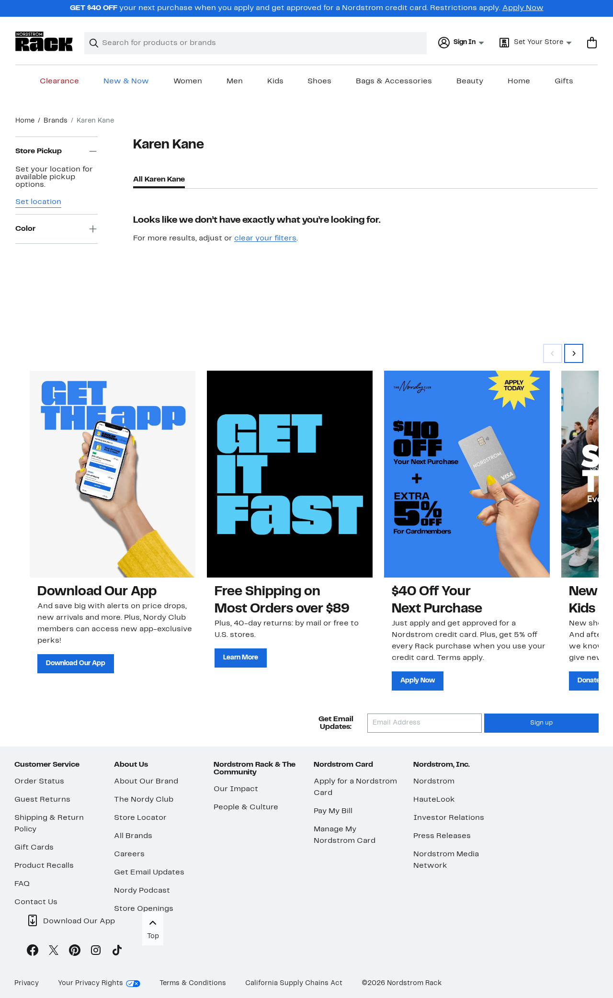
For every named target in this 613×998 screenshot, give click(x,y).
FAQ (22, 884)
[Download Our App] (112, 474)
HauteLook (434, 799)
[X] (53, 952)
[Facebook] (32, 952)
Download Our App (75, 663)
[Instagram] (96, 952)
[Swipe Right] (573, 353)
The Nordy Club (143, 799)
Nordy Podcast (142, 890)
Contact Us (35, 902)
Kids (275, 81)
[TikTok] (117, 952)
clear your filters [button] (265, 238)
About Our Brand (146, 781)
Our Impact (236, 789)
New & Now (126, 81)
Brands (56, 121)
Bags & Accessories (394, 81)
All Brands (133, 836)
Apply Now (523, 8)
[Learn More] (290, 474)
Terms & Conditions (192, 983)
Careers (129, 854)
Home (519, 81)
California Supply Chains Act (293, 983)
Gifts (564, 81)
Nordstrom (433, 781)
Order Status (39, 781)
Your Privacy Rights (90, 983)
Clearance (59, 81)
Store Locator (140, 818)
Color (25, 229)
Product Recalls (44, 865)
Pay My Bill (333, 811)
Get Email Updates (149, 872)
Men (235, 81)
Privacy (26, 983)
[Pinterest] (74, 952)
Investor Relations (448, 818)
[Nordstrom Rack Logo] (44, 41)
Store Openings (143, 909)
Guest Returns (42, 799)
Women (187, 81)
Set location (38, 202)
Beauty (469, 81)
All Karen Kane (159, 179)
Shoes (319, 81)
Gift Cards (34, 847)
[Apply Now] (467, 474)
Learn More (240, 658)
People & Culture (246, 807)
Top (153, 936)
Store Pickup (38, 151)
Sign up (541, 723)
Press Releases (442, 836)
